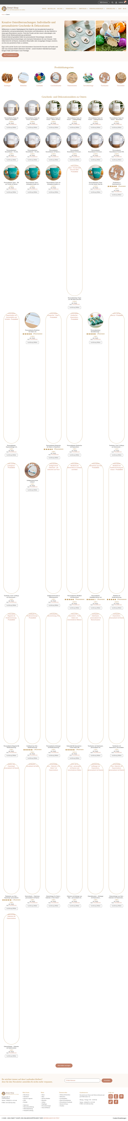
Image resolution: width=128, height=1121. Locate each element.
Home (3, 14)
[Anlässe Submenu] (63, 8)
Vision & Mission (46, 1107)
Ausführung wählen (11, 127)
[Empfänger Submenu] (87, 8)
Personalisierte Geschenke (66, 1102)
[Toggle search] (112, 2)
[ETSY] (116, 1096)
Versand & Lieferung (28, 1110)
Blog (124, 8)
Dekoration (62, 1096)
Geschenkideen (63, 1098)
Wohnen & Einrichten (65, 1094)
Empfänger (82, 8)
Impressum (26, 1105)
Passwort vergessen (28, 1098)
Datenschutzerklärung (29, 1106)
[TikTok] (110, 1102)
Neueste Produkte (46, 1098)
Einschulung (110, 8)
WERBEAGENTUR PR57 (51, 1118)
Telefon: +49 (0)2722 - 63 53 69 (9, 1100)
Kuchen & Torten (64, 1104)
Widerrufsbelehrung (28, 1108)
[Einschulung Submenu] (116, 8)
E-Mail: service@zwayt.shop (8, 1102)
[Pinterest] (121, 1096)
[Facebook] (116, 1102)
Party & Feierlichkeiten (65, 1100)
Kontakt (25, 1102)
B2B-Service (104, 2)
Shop (119, 8)
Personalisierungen (96, 8)
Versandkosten (13, 124)
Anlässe (60, 8)
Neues (44, 8)
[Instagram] (110, 1096)
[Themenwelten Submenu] (76, 8)
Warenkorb (26, 1096)
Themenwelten (71, 8)
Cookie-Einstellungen (119, 1118)
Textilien (62, 1105)
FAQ (25, 1100)
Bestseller (51, 8)
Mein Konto (26, 1094)
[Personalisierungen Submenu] (104, 8)
